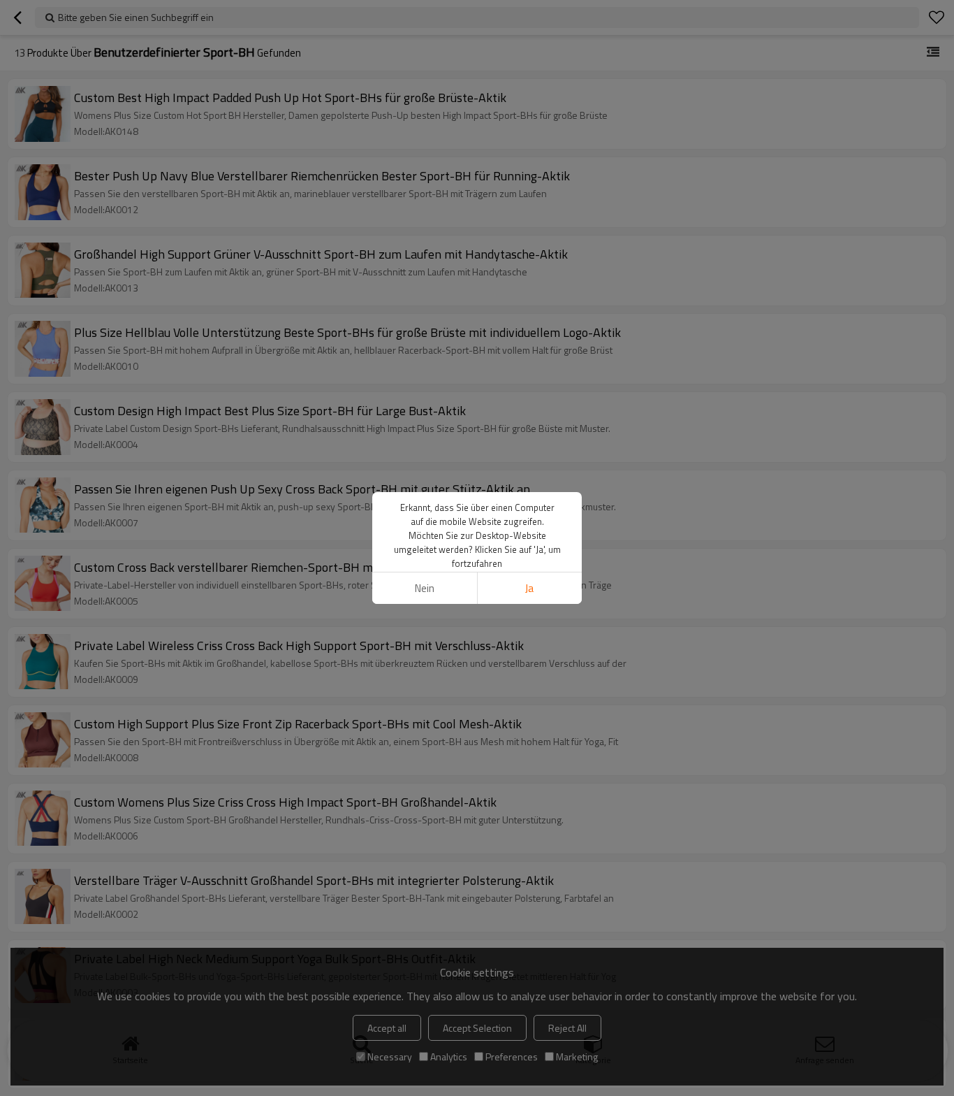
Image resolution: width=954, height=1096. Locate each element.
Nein (424, 588)
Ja (529, 588)
